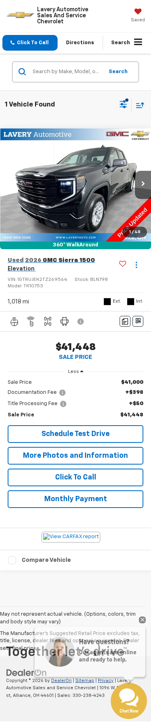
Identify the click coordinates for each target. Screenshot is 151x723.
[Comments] (125, 321)
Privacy (106, 680)
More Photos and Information (75, 455)
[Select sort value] (138, 105)
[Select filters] (123, 105)
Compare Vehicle (46, 560)
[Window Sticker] (137, 321)
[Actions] (136, 265)
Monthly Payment (75, 499)
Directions (80, 42)
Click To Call (75, 477)
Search (118, 71)
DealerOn (61, 680)
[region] (76, 399)
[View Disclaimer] (81, 321)
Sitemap (84, 680)
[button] (30, 43)
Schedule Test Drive (75, 434)
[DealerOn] (26, 672)
